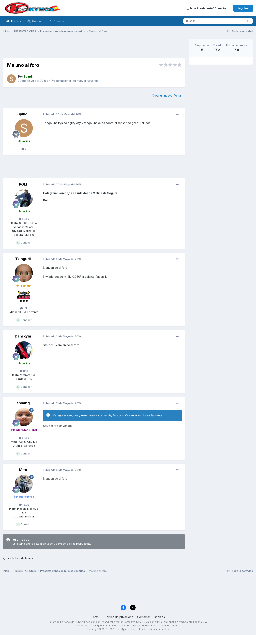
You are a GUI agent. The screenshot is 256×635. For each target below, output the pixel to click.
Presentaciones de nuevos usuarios (74, 80)
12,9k (25, 504)
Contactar (143, 617)
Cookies (159, 617)
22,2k (25, 219)
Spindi (23, 114)
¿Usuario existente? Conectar (207, 8)
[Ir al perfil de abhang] (24, 417)
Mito (23, 470)
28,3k (25, 437)
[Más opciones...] (178, 114)
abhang (23, 403)
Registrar (243, 8)
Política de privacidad (119, 617)
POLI (23, 184)
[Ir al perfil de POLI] (24, 198)
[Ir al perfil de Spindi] (11, 78)
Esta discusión (230, 20)
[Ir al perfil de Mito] (24, 484)
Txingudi (23, 259)
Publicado (62, 114)
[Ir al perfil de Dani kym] (24, 350)
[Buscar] (248, 21)
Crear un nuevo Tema (166, 95)
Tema (95, 617)
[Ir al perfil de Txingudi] (24, 273)
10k (25, 308)
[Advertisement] (94, 48)
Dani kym (23, 336)
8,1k (25, 370)
